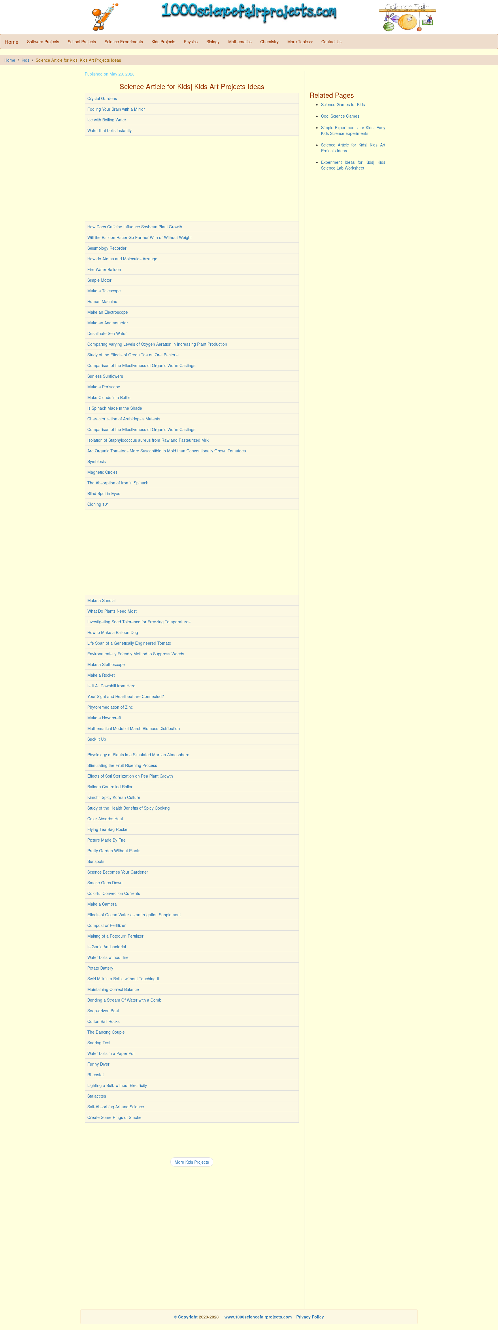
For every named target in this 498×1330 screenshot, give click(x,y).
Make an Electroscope (107, 312)
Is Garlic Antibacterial (106, 946)
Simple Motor (99, 280)
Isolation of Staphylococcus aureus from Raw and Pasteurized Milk (148, 440)
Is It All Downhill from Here (111, 685)
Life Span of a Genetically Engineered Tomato (129, 643)
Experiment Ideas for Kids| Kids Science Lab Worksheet (353, 165)
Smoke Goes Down (104, 882)
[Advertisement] (191, 178)
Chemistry (269, 41)
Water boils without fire (108, 957)
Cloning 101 (98, 504)
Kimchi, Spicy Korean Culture (113, 797)
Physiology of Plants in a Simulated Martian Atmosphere (138, 754)
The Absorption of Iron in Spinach (117, 483)
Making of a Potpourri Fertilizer (115, 936)
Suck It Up (96, 739)
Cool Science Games (340, 116)
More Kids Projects (192, 1162)
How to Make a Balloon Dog (112, 632)
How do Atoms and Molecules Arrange (122, 259)
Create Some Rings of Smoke (114, 1117)
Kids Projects (163, 41)
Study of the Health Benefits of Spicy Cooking (128, 808)
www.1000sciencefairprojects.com (257, 1317)
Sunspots (95, 861)
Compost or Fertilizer (106, 925)
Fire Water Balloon (104, 269)
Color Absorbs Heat (105, 818)
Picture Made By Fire (106, 840)
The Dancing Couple (106, 1032)
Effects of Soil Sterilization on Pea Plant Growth (130, 776)
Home (11, 41)
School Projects (82, 41)
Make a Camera (102, 904)
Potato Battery (100, 968)
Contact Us (331, 41)
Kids (25, 60)
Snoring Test (98, 1042)
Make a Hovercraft (104, 718)
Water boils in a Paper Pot (111, 1053)
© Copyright (186, 1317)
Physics (191, 41)
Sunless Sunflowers (105, 376)
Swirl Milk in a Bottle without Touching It (123, 978)
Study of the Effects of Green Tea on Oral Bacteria (133, 355)
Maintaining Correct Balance (113, 989)
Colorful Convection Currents (113, 893)
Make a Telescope (104, 291)
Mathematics (240, 41)
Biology (213, 41)
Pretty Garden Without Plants (113, 850)
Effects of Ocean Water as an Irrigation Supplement (134, 914)
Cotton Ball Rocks (103, 1021)
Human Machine (102, 301)
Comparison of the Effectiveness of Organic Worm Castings (141, 365)
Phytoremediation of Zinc (110, 707)
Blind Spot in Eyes (103, 493)
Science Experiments (124, 41)
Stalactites (96, 1096)
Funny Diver (98, 1064)
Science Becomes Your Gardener (117, 872)
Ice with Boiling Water (106, 120)
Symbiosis (96, 461)
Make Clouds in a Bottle (109, 397)
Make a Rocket (101, 675)
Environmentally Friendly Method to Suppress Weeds (135, 653)
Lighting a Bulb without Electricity (117, 1085)
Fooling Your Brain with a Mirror (116, 109)
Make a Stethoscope (106, 664)
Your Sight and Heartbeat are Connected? (125, 696)
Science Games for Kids (343, 104)
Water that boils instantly (109, 130)
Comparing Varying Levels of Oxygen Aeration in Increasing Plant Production (157, 344)
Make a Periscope (103, 387)
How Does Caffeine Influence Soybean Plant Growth (134, 226)
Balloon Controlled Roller (110, 786)
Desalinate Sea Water (107, 333)
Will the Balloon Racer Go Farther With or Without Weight (139, 237)
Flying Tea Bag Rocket (108, 829)
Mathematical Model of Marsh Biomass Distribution (133, 728)
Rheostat (95, 1074)
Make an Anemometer (107, 323)
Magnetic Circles (102, 472)
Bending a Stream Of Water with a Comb (124, 1000)
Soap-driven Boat (103, 1010)
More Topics (298, 41)
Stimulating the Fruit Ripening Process (122, 765)
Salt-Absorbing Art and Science (115, 1106)
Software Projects (43, 41)
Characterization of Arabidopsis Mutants (123, 419)
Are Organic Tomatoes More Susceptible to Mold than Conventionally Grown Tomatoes (166, 451)
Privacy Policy (310, 1317)
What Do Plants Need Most (112, 611)
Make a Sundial (101, 600)
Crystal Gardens (102, 98)
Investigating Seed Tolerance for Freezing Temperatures (138, 621)
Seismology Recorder (107, 248)
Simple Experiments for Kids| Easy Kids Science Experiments (353, 130)
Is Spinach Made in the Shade (114, 408)
